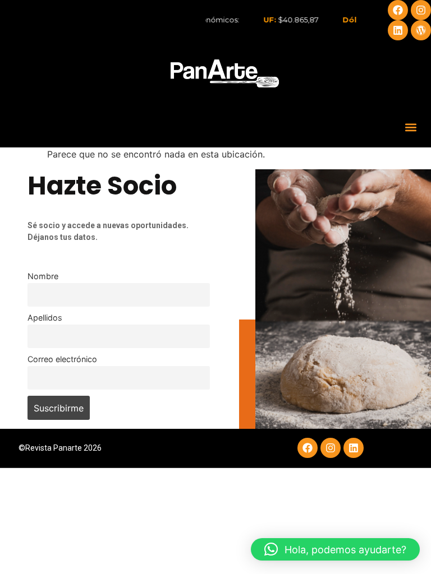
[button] (410, 127)
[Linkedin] (398, 30)
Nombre (42, 276)
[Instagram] (421, 10)
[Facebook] (398, 10)
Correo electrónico (62, 359)
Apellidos (44, 317)
